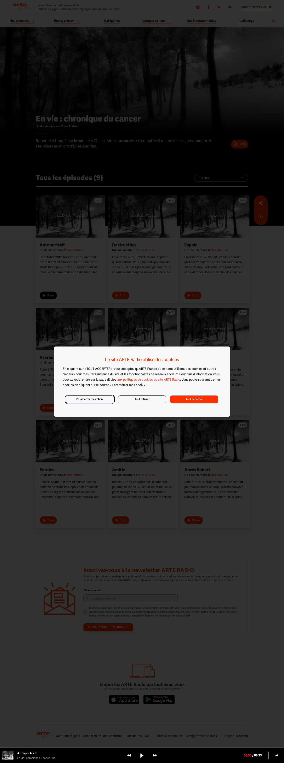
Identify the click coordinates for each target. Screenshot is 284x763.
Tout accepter (194, 399)
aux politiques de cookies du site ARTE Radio (148, 380)
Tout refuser (142, 399)
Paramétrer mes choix (89, 399)
